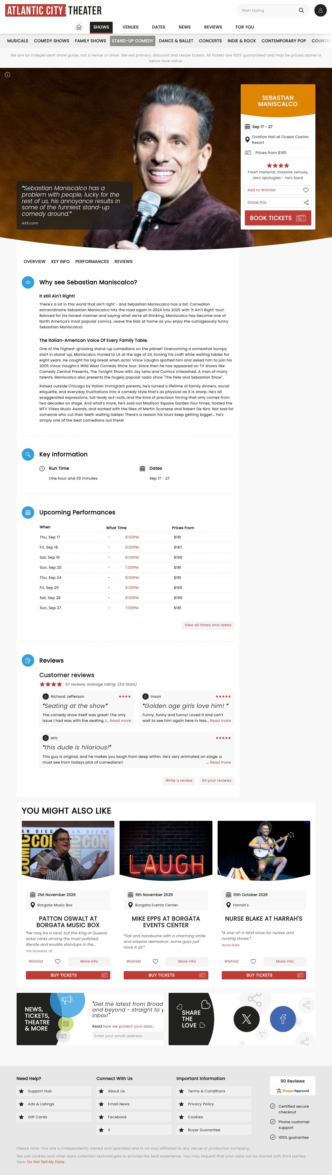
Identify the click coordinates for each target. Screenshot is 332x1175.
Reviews (213, 27)
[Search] (302, 10)
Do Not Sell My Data (45, 1161)
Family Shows (90, 41)
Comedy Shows (51, 41)
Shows (101, 27)
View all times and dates (207, 625)
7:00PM (132, 567)
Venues (131, 27)
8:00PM (132, 537)
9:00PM (132, 547)
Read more (120, 720)
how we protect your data (128, 1026)
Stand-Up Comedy (132, 41)
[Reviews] (278, 165)
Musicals (17, 41)
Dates (158, 27)
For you (245, 27)
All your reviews (217, 780)
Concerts (210, 41)
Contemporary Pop (284, 41)
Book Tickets (271, 218)
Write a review (178, 780)
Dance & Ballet (176, 41)
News (185, 27)
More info (89, 961)
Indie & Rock (242, 41)
